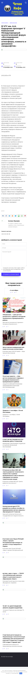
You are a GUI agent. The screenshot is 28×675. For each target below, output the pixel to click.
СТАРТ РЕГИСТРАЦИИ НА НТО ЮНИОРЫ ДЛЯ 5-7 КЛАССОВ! (13, 440)
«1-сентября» (14, 290)
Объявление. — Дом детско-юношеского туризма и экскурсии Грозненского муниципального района (14, 317)
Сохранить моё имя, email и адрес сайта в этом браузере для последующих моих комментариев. (14, 269)
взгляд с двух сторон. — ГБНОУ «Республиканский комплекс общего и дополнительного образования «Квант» (13, 576)
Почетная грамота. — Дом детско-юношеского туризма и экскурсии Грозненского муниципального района (13, 378)
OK (20, 673)
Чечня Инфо (17, 5)
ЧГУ (3, 211)
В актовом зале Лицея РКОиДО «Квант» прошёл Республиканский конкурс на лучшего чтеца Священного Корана (13, 542)
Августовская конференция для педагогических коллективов (13, 348)
